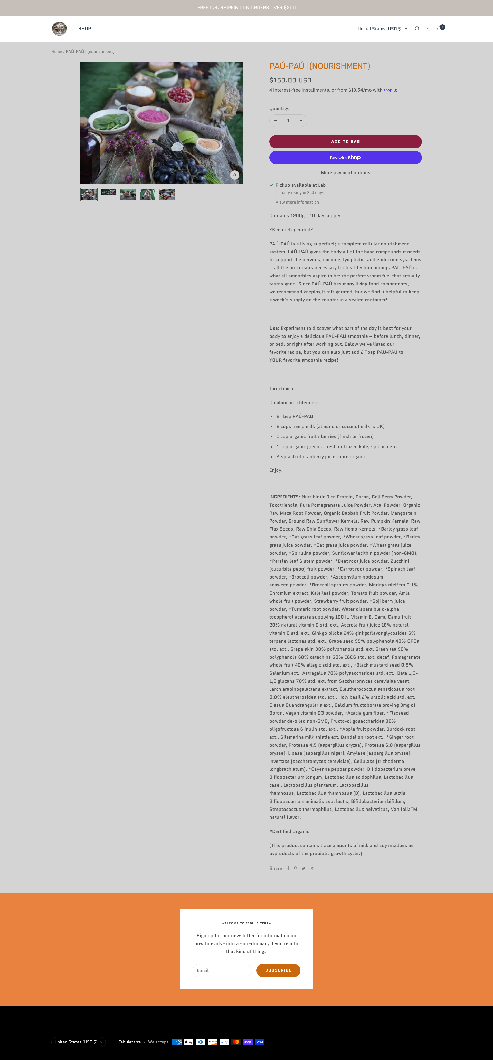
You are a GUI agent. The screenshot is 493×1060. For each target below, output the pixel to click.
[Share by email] (312, 868)
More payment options (346, 172)
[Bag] (439, 28)
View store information (297, 202)
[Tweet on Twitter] (303, 868)
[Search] (417, 28)
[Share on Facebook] (288, 868)
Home (56, 51)
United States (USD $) (380, 29)
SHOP (84, 28)
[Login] (428, 29)
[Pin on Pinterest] (295, 868)
